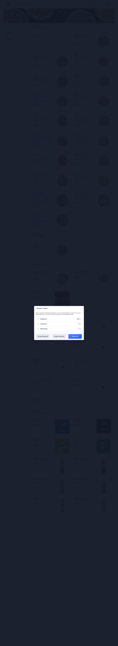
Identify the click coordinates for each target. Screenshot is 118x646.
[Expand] (38, 319)
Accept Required (43, 336)
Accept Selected (59, 336)
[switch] (79, 319)
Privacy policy (69, 314)
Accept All (75, 336)
